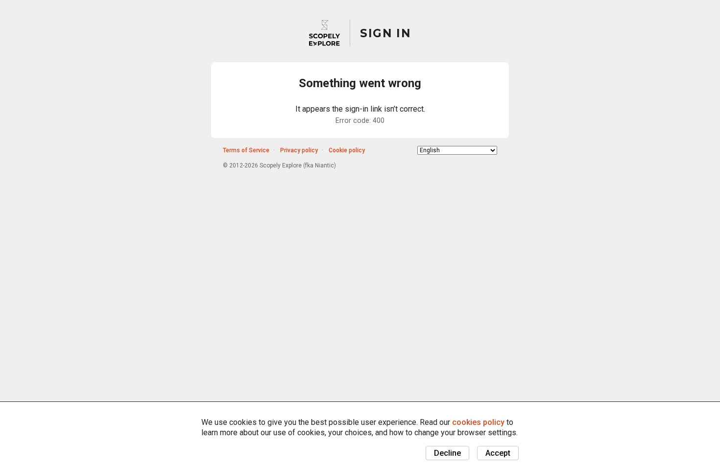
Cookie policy (347, 150)
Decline (447, 453)
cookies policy (478, 422)
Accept (497, 453)
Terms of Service (246, 150)
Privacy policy (299, 150)
